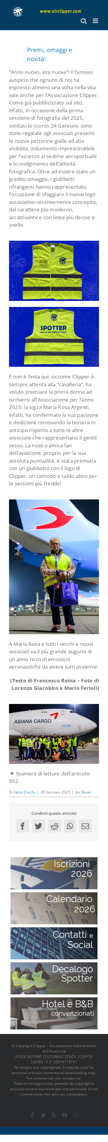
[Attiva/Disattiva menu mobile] (96, 21)
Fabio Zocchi (24, 792)
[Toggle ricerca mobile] (84, 21)
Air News (83, 792)
